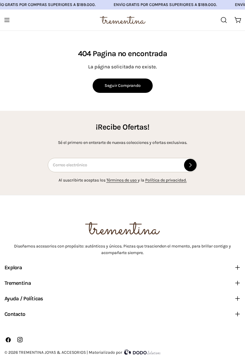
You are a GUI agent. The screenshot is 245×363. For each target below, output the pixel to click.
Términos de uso (122, 180)
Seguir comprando (123, 85)
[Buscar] (224, 20)
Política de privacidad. (166, 180)
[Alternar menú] (7, 20)
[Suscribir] (190, 165)
